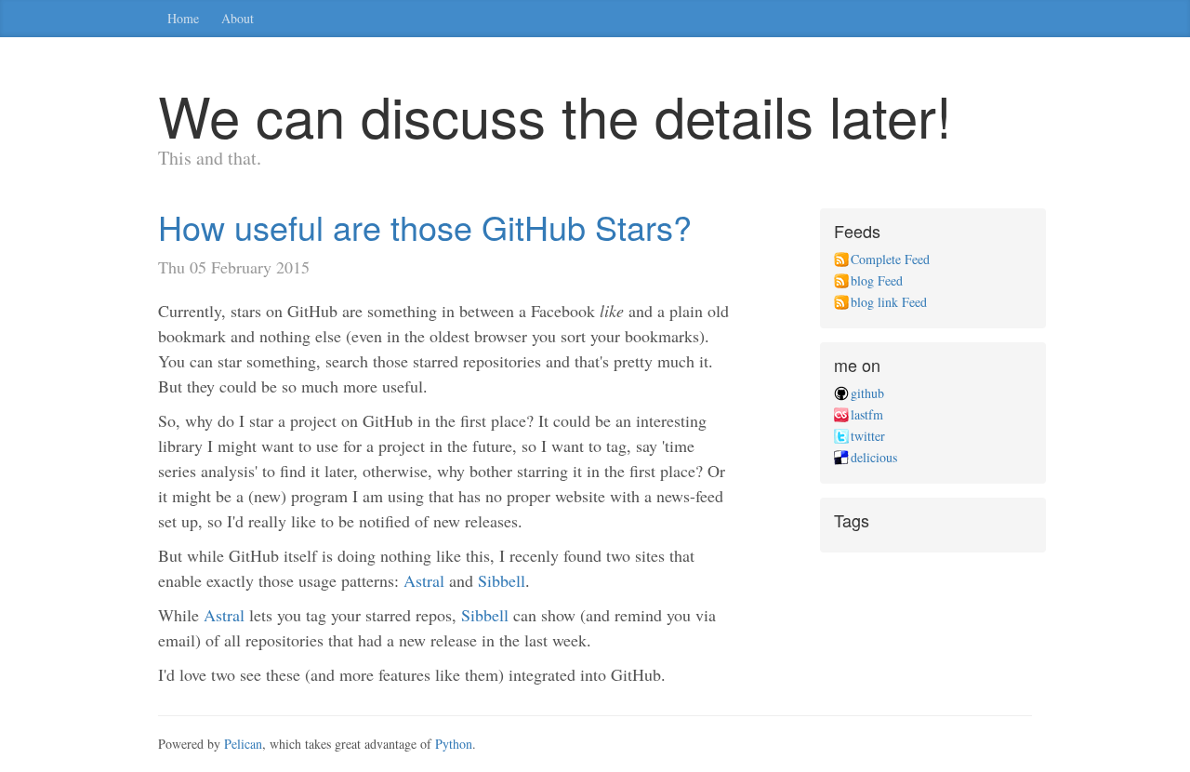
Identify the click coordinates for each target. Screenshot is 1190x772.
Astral (423, 580)
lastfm (867, 414)
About (237, 18)
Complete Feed (890, 259)
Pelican (243, 743)
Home (183, 18)
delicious (874, 457)
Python (453, 743)
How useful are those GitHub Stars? (425, 226)
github (867, 393)
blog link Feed (889, 302)
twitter (868, 436)
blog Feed (877, 280)
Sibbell (501, 580)
